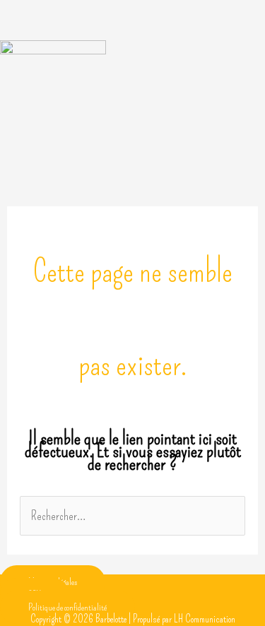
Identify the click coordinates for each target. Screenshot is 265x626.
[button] (132, 27)
